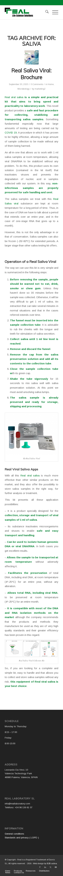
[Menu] (53, 12)
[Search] (45, 12)
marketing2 (40, 89)
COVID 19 (11, 132)
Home (51, 84)
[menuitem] (45, 12)
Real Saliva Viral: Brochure (31, 74)
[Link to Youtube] (55, 867)
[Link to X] (50, 867)
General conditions (14, 833)
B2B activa (52, 863)
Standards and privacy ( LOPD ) (22, 837)
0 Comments (37, 84)
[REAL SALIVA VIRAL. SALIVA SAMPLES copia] (31, 57)
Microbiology (24, 89)
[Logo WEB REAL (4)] (26, 12)
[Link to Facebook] (40, 867)
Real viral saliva (14, 97)
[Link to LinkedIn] (45, 867)
